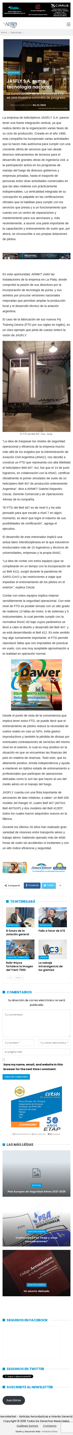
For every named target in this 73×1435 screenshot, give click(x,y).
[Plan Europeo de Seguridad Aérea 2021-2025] (36, 1173)
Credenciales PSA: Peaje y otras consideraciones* (37, 1239)
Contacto (50, 1426)
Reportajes (13, 72)
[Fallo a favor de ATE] (53, 917)
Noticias (36, 1185)
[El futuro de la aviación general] (20, 917)
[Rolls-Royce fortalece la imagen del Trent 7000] (20, 949)
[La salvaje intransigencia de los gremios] (53, 949)
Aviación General (36, 1231)
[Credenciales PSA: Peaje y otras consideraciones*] (36, 1223)
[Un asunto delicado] (36, 1273)
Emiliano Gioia (50, 1431)
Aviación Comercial (17, 957)
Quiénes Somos (27, 1426)
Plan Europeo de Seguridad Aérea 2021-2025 (37, 1191)
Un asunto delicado (36, 1291)
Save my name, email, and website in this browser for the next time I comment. (33, 1067)
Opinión (44, 957)
